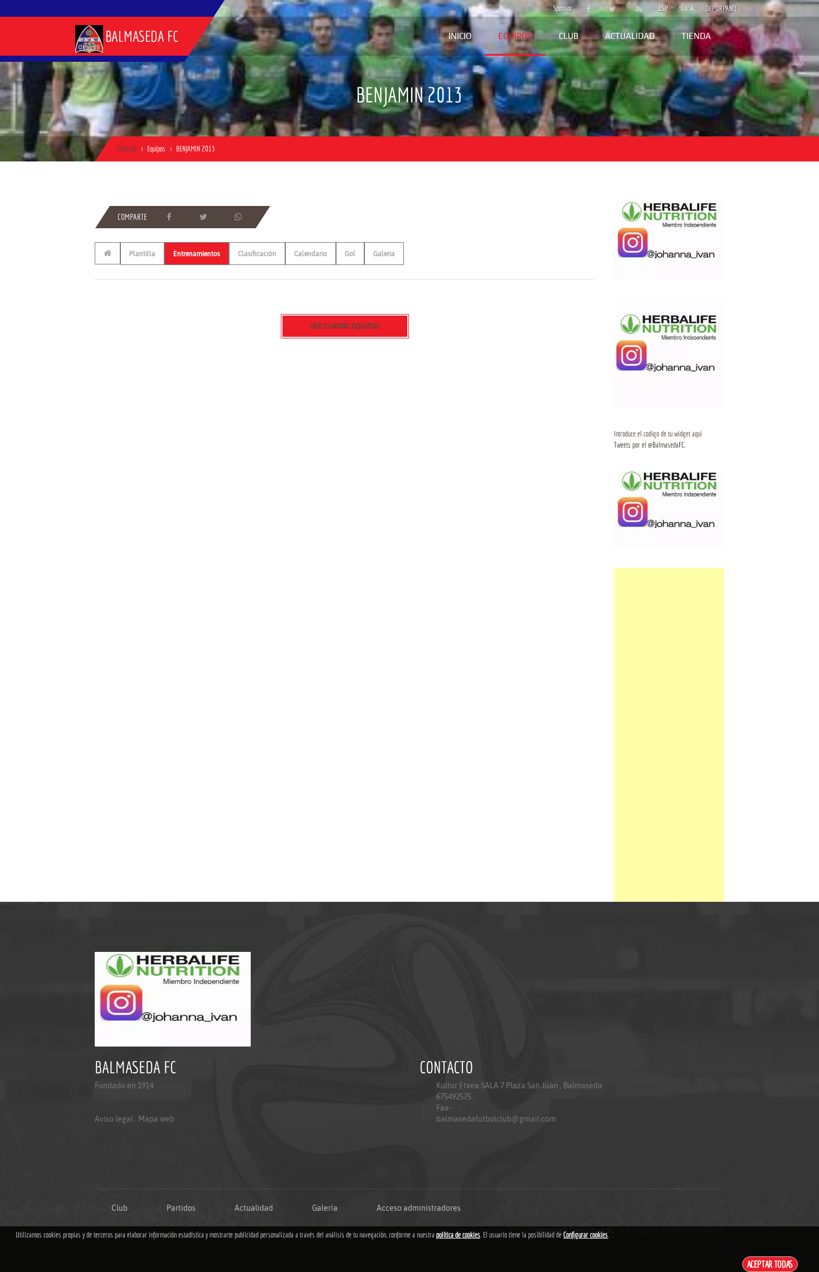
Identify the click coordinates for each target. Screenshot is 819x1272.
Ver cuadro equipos (344, 326)
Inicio (459, 36)
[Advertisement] (669, 735)
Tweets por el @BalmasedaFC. (649, 444)
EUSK (687, 8)
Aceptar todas (770, 1264)
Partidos (181, 1208)
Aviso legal (114, 1118)
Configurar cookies (585, 1234)
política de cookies (458, 1234)
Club (568, 36)
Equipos (515, 36)
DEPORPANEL (712, 8)
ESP (663, 8)
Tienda (696, 36)
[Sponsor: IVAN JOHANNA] (669, 238)
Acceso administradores (419, 1208)
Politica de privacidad (120, 1163)
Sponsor (560, 8)
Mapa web (156, 1118)
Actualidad (630, 36)
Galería (325, 1208)
